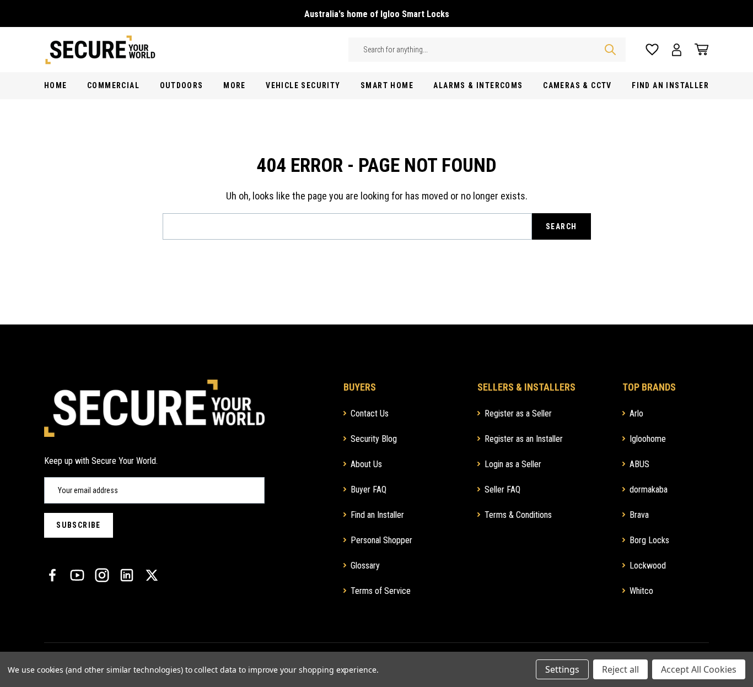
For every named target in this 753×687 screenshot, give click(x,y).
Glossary (365, 565)
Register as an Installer (524, 439)
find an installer (670, 85)
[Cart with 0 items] (698, 50)
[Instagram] (102, 575)
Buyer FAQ (368, 489)
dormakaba (649, 489)
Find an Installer (377, 515)
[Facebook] (52, 575)
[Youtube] (77, 575)
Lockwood (648, 565)
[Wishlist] (652, 50)
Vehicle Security (303, 85)
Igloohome (648, 439)
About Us (366, 464)
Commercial (113, 85)
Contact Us (370, 413)
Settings (562, 669)
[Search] (610, 49)
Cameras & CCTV (577, 85)
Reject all (620, 669)
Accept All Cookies (698, 669)
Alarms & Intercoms (478, 85)
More (234, 85)
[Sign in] (676, 50)
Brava (639, 515)
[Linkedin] (127, 575)
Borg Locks (649, 540)
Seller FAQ (502, 489)
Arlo (636, 413)
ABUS (639, 464)
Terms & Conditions (518, 515)
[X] (151, 575)
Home (55, 85)
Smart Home (387, 85)
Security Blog (374, 439)
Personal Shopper (381, 540)
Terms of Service (381, 591)
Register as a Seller (518, 413)
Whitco (641, 591)
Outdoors (181, 85)
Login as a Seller (513, 464)
